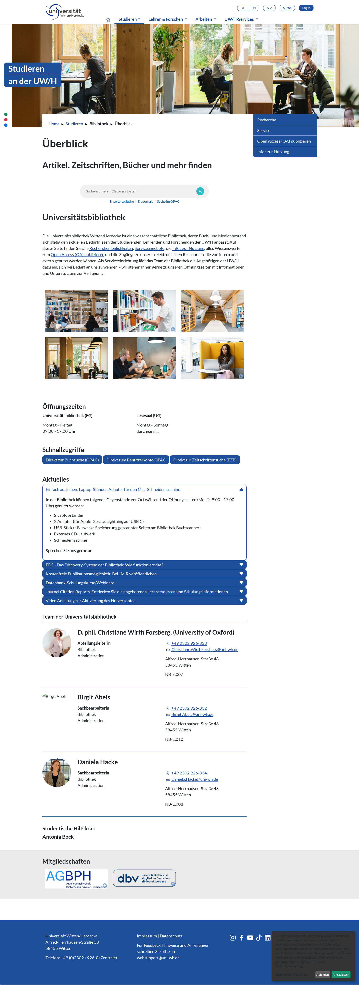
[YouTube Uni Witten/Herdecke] (250, 937)
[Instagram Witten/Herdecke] (232, 937)
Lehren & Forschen (166, 19)
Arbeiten (204, 19)
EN (253, 8)
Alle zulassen (341, 974)
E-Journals (145, 201)
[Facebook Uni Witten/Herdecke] (241, 937)
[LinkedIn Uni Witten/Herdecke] (267, 937)
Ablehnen (322, 974)
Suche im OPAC (168, 201)
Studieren (130, 19)
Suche (287, 8)
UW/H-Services (240, 19)
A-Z (269, 8)
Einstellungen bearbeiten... (292, 974)
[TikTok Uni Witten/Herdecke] (259, 937)
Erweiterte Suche (121, 201)
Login (306, 8)
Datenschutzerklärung (289, 966)
